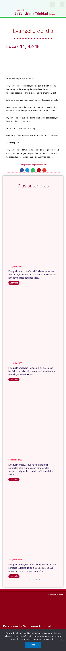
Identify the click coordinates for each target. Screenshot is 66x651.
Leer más (14, 283)
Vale (33, 644)
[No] (62, 640)
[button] (62, 4)
